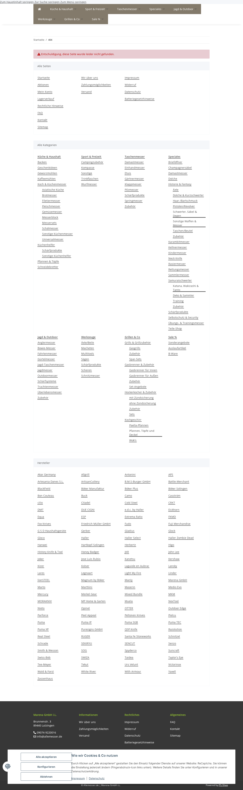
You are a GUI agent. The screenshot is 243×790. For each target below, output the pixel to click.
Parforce (43, 615)
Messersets (49, 223)
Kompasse (87, 167)
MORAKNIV (45, 601)
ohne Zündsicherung (142, 403)
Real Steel (44, 636)
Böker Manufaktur (92, 488)
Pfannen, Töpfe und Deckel (141, 433)
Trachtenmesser (48, 386)
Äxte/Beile (87, 342)
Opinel (85, 608)
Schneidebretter (48, 267)
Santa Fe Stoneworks (138, 636)
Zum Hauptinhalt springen (17, 2)
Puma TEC (174, 622)
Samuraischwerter (180, 280)
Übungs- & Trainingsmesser (186, 323)
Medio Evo (174, 587)
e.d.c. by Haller (134, 509)
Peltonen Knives (135, 615)
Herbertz (130, 545)
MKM (171, 594)
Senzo (172, 643)
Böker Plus (131, 488)
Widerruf (130, 85)
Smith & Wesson (48, 650)
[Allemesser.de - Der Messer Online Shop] (39, 9)
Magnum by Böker (92, 580)
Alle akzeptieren (46, 756)
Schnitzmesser (90, 375)
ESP (83, 516)
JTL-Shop (223, 785)
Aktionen (43, 85)
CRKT (171, 502)
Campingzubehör (92, 162)
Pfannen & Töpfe (48, 261)
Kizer (41, 566)
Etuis (128, 173)
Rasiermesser (177, 264)
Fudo (128, 524)
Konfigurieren (46, 766)
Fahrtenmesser (47, 353)
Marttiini (86, 587)
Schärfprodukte (52, 250)
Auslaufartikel (177, 348)
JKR (127, 552)
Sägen (85, 359)
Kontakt (42, 120)
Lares (41, 573)
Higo (171, 545)
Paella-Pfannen (138, 425)
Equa (41, 516)
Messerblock (50, 217)
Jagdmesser (45, 370)
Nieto (41, 608)
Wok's (132, 440)
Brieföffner (175, 162)
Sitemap (43, 127)
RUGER (85, 636)
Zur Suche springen (47, 2)
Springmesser (133, 200)
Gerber (85, 531)
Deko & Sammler (183, 295)
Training (178, 301)
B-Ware (173, 353)
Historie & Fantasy (179, 184)
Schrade (43, 643)
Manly (129, 580)
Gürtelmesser (46, 359)
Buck (84, 495)
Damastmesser (134, 162)
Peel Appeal (88, 615)
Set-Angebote (137, 386)
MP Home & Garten (93, 601)
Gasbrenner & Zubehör (139, 364)
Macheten (87, 348)
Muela (129, 601)
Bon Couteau (46, 495)
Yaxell (172, 671)
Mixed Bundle (133, 594)
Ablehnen (46, 776)
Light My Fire (133, 573)
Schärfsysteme (47, 381)
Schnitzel (174, 636)
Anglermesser (46, 342)
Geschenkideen (47, 167)
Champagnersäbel (180, 167)
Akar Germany (47, 474)
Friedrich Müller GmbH (95, 524)
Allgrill (85, 474)
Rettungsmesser (178, 269)
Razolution (175, 629)
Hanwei (42, 545)
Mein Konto (45, 92)
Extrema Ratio (133, 516)
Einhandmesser (135, 167)
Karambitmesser (178, 242)
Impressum (78, 778)
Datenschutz (97, 778)
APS (170, 474)
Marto (41, 587)
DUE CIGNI (88, 509)
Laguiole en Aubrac (137, 566)
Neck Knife (175, 258)
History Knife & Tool (50, 552)
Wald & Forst (46, 671)
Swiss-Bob (44, 657)
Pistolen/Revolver (184, 206)
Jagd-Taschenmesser (51, 364)
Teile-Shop (175, 328)
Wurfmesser (89, 184)
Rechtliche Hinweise (50, 106)
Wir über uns (89, 77)
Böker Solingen (177, 488)
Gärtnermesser (134, 178)
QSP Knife (131, 629)
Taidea (129, 657)
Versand (86, 92)
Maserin (130, 587)
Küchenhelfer (46, 245)
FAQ (40, 113)
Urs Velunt (131, 664)
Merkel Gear (89, 594)
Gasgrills (134, 348)
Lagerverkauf (46, 99)
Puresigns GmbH (92, 629)
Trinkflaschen (89, 178)
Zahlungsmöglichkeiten (96, 85)
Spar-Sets (135, 359)
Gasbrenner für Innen (143, 370)
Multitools (87, 353)
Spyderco (130, 650)
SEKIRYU (86, 643)
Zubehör (130, 206)
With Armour (133, 671)
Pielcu (172, 615)
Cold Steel (131, 502)
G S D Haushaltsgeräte (52, 531)
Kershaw (173, 559)
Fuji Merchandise (179, 524)
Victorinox (174, 664)
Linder (172, 573)
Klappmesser (133, 184)
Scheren (86, 370)
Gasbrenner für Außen (143, 375)
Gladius (129, 531)
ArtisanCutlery (90, 481)
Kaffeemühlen (47, 178)
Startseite (44, 77)
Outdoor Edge (177, 608)
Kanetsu (130, 559)
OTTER (129, 608)
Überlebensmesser (50, 392)
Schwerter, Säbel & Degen (185, 214)
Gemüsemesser (52, 212)
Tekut (84, 664)
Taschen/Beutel (183, 231)
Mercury (43, 594)
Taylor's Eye (175, 657)
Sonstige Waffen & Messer (184, 223)
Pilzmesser (131, 189)
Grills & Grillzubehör (138, 342)
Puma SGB (131, 622)
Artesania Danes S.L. (51, 481)
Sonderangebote (178, 342)
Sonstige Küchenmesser (57, 234)
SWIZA (85, 657)
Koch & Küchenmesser (52, 184)
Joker (41, 559)
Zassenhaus (45, 678)
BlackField (44, 488)
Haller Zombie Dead (181, 538)
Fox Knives (44, 524)
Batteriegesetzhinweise (139, 99)
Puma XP (43, 629)
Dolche (172, 178)
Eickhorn (173, 509)
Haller (85, 538)
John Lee (173, 552)
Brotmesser (49, 195)
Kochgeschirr (133, 420)
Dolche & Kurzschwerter (188, 195)
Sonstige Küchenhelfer (56, 256)
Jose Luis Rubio (90, 559)
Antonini (130, 474)
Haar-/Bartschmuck (185, 200)
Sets (132, 414)
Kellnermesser (177, 247)
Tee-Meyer (44, 664)
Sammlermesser (178, 275)
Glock (171, 531)
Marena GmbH (177, 580)
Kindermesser (177, 253)
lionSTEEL (44, 580)
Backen (42, 162)
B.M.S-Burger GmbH (137, 481)
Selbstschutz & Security (183, 317)
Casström (174, 495)
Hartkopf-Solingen (92, 545)
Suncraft (173, 650)
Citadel (85, 502)
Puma (41, 622)
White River (88, 671)
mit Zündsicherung (141, 397)
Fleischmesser (51, 206)
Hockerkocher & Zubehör (140, 392)
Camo (128, 495)
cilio (40, 502)
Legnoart (86, 573)
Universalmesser (52, 239)
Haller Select (133, 538)
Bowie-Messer (46, 348)
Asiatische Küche (53, 189)
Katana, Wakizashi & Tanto (186, 288)
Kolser (85, 566)
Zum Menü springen (73, 2)
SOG (84, 650)
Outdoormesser (48, 375)
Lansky (172, 566)
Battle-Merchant (178, 481)
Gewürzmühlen (47, 173)
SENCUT (130, 643)
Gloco (41, 538)
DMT (40, 509)
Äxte (175, 189)
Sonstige (86, 173)
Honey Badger (90, 552)
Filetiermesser (51, 200)
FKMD (172, 516)
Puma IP (86, 622)
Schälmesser (50, 228)
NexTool (173, 601)
